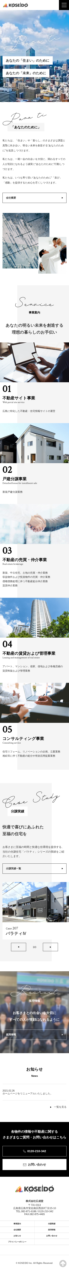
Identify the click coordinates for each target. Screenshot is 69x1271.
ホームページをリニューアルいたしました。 (28, 1093)
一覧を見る (60, 1106)
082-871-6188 (28, 1211)
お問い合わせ (37, 1164)
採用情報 (11, 1034)
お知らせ (17, 1236)
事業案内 (17, 1224)
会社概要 (11, 197)
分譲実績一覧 (13, 868)
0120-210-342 (36, 1151)
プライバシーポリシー (17, 1242)
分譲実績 (51, 1224)
